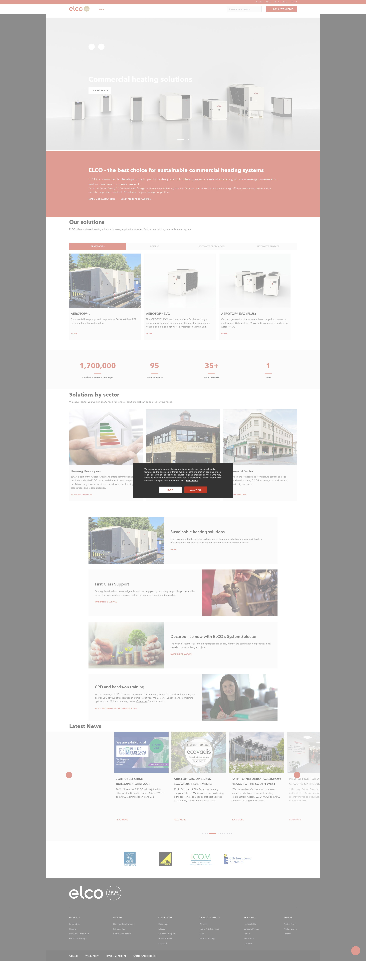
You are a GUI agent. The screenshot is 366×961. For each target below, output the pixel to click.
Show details (192, 480)
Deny (170, 490)
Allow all (195, 490)
